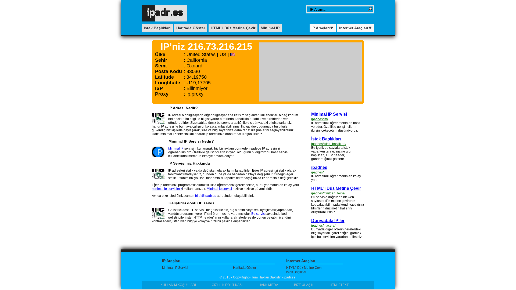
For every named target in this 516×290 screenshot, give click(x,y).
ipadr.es (319, 167)
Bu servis (258, 214)
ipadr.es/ (317, 172)
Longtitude (167, 82)
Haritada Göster (190, 28)
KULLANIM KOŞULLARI (178, 285)
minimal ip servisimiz (167, 189)
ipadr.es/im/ (319, 119)
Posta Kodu (168, 71)
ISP (159, 88)
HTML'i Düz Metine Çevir (233, 28)
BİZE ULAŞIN (304, 285)
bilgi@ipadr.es (205, 196)
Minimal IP (270, 28)
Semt (161, 65)
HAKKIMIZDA (268, 285)
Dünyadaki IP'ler (328, 220)
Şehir (161, 60)
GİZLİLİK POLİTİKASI (227, 285)
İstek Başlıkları (157, 28)
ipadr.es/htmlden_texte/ (328, 193)
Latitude (164, 77)
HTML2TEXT (339, 285)
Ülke (160, 54)
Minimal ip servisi (219, 189)
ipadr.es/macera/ (323, 225)
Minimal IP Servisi (329, 114)
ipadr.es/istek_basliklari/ (328, 144)
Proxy (162, 94)
